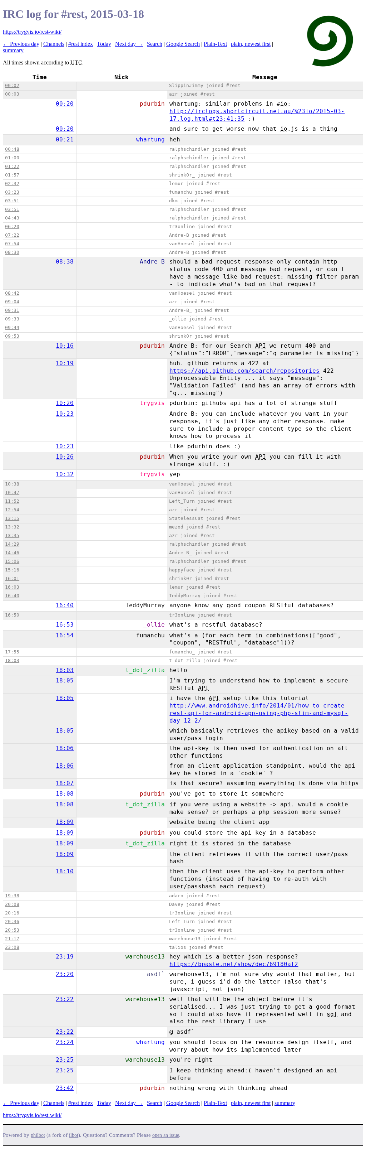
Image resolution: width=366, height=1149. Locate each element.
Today (104, 44)
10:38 (12, 484)
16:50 (12, 615)
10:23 (65, 413)
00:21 (65, 139)
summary (13, 50)
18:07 (65, 783)
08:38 (65, 261)
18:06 (65, 748)
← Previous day (21, 44)
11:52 (12, 501)
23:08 (12, 947)
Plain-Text (215, 44)
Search (154, 44)
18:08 (65, 793)
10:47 (12, 492)
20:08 (12, 904)
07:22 (12, 235)
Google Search (183, 44)
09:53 (12, 336)
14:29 (12, 544)
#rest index (80, 44)
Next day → (129, 44)
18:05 (65, 680)
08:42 (12, 293)
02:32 (12, 183)
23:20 (65, 974)
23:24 (65, 1042)
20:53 (12, 930)
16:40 (12, 595)
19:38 (12, 895)
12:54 (12, 509)
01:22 (12, 166)
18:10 (65, 871)
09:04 (12, 301)
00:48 (12, 149)
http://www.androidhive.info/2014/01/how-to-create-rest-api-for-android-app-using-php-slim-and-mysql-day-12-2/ (258, 713)
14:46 (12, 552)
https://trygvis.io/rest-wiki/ (32, 32)
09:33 (12, 319)
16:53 (65, 624)
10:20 (65, 403)
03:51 (12, 200)
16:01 (12, 578)
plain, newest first (251, 44)
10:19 (65, 363)
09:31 (12, 310)
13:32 (12, 527)
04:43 (12, 218)
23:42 (65, 1088)
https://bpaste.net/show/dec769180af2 (233, 964)
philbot (38, 1135)
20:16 (12, 913)
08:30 (12, 252)
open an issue (165, 1135)
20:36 (12, 921)
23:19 (65, 956)
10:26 (65, 456)
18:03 (12, 660)
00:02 (12, 85)
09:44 (12, 327)
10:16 (65, 345)
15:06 (12, 561)
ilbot (73, 1135)
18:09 (65, 822)
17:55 (12, 652)
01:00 (12, 157)
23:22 (65, 999)
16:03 (12, 587)
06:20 (12, 226)
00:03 (12, 94)
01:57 (12, 175)
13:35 (12, 535)
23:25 (65, 1059)
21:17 (12, 938)
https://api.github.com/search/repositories (244, 370)
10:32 (65, 474)
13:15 (12, 518)
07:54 (12, 243)
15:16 (12, 570)
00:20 (65, 103)
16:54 (65, 635)
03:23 (12, 192)
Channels (53, 44)
